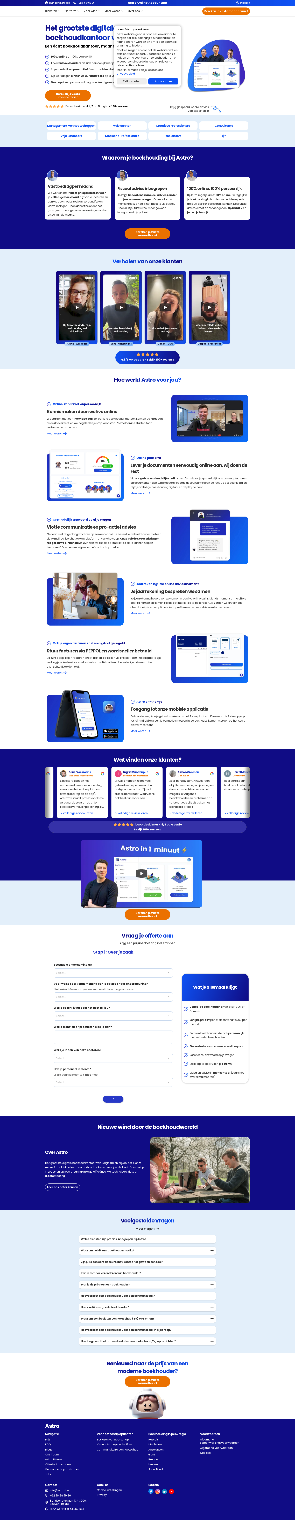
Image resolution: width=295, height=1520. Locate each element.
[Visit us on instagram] (157, 1491)
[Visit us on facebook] (150, 1491)
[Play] (77, 307)
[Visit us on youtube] (171, 1491)
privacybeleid (126, 74)
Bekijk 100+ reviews (160, 360)
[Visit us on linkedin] (164, 1491)
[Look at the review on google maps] (71, 774)
